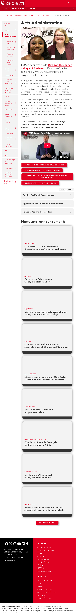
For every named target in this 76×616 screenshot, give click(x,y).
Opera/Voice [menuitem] (9, 133)
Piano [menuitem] (7, 151)
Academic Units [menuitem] (7, 25)
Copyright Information (55, 611)
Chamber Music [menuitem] (8, 70)
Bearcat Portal (43, 559)
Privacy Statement (31, 611)
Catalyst (40, 556)
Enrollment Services (45, 550)
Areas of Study (35, 15)
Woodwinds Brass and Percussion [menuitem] (9, 174)
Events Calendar (44, 598)
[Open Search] (68, 3)
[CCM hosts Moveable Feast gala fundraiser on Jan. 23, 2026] (47, 429)
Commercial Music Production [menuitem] (9, 82)
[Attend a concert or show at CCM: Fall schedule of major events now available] (47, 494)
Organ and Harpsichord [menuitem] (9, 145)
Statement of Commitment (54, 608)
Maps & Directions (45, 580)
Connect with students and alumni (40, 183)
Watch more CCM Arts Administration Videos (44, 165)
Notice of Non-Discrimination (34, 608)
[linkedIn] (23, 544)
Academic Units (48, 15)
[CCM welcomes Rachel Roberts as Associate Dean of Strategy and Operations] (47, 331)
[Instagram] (14, 544)
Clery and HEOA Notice (15, 608)
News (39, 586)
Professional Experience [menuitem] (11, 48)
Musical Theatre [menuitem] (7, 121)
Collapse (70, 189)
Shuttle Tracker (43, 562)
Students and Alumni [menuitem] (10, 55)
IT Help (40, 565)
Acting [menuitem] (7, 30)
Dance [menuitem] (7, 97)
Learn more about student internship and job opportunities (47, 176)
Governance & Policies (46, 592)
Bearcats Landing (44, 571)
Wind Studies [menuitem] (9, 168)
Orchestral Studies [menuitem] (8, 139)
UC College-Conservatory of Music (16, 15)
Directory (41, 595)
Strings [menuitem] (7, 155)
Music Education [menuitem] (8, 128)
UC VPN (40, 568)
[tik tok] (27, 544)
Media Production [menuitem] (8, 115)
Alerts (4, 608)
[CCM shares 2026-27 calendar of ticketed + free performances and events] (47, 233)
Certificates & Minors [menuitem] (8, 182)
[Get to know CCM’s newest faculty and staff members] (47, 265)
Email (39, 553)
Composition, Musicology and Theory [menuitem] (9, 90)
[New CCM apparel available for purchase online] (47, 396)
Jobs (39, 583)
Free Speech (42, 611)
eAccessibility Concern (16, 611)
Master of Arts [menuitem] (10, 42)
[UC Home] (12, 3)
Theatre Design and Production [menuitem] (10, 162)
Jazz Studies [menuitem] (9, 109)
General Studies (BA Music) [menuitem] (8, 103)
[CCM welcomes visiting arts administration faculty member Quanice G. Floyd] (47, 298)
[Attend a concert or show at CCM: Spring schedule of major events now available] (47, 363)
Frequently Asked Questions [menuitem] (10, 62)
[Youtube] (19, 544)
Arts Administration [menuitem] (10, 36)
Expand (62, 189)
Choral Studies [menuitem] (10, 75)
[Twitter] (10, 544)
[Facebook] (6, 544)
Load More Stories (47, 523)
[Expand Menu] (73, 9)
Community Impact (45, 589)
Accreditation (68, 611)
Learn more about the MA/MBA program (42, 170)
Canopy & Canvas (44, 547)
